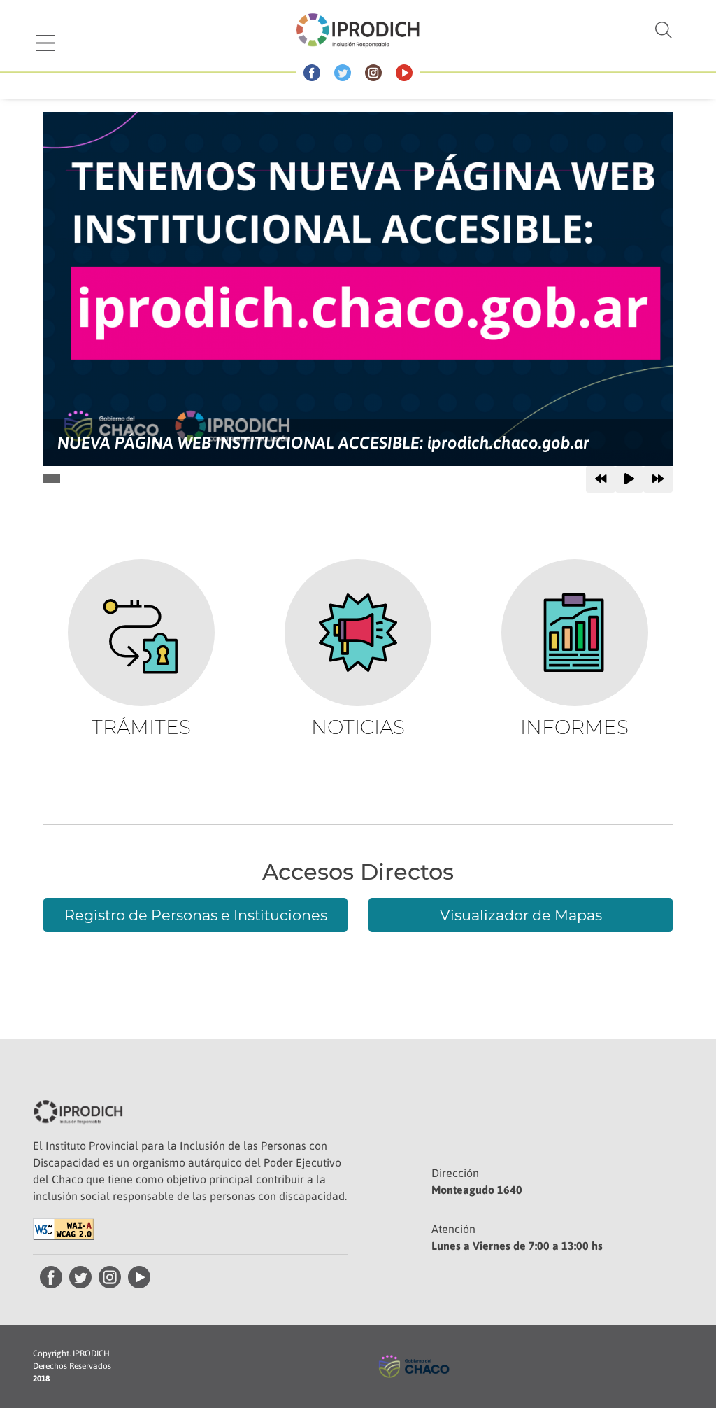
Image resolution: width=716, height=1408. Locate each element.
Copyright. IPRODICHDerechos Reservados (72, 1366)
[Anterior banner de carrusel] (600, 479)
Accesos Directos (358, 872)
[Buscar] (594, 30)
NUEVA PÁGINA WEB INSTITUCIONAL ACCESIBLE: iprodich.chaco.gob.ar (323, 442)
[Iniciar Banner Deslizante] (629, 479)
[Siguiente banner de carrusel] (658, 479)
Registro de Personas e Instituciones (195, 915)
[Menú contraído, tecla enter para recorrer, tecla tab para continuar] (45, 43)
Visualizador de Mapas (521, 915)
